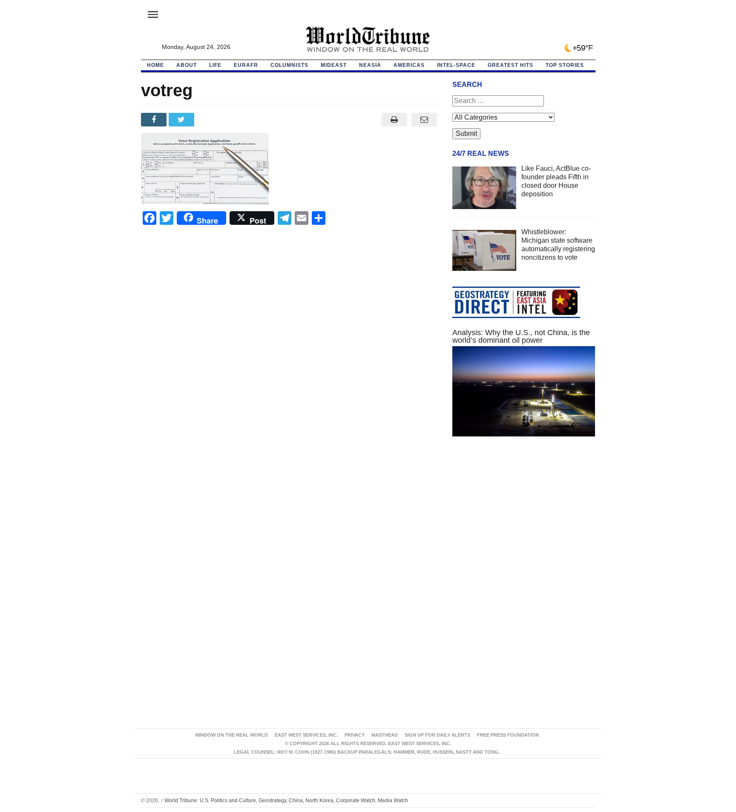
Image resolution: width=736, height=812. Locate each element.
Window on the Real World (231, 734)
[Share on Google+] (210, 119)
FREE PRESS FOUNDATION (508, 734)
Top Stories (565, 65)
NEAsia (370, 65)
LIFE (215, 65)
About (186, 65)
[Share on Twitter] (182, 119)
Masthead (384, 734)
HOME (155, 65)
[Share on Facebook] (155, 119)
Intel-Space (456, 65)
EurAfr (246, 65)
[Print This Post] (394, 119)
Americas (409, 65)
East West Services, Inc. (306, 734)
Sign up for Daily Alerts (437, 734)
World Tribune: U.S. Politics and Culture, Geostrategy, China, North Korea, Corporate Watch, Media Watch (284, 800)
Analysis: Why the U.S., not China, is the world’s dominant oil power (521, 336)
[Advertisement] (523, 523)
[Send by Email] (424, 119)
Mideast (334, 65)
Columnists (289, 65)
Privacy (355, 734)
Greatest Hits (510, 65)
